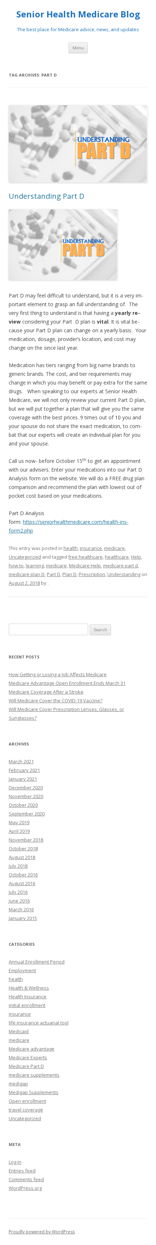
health (70, 548)
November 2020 (26, 796)
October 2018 (23, 848)
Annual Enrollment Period (37, 961)
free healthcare (85, 557)
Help (136, 557)
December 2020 (26, 787)
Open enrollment (27, 1101)
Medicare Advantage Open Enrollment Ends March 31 (67, 683)
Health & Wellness (29, 988)
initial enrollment (27, 1005)
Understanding (123, 574)
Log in (15, 1162)
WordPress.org (25, 1188)
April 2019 (19, 831)
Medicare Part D (26, 1066)
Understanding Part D (46, 196)
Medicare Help (85, 565)
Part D (53, 574)
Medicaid (19, 1031)
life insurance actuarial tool (39, 1022)
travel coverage (26, 1109)
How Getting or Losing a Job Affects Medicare (58, 674)
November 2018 (26, 840)
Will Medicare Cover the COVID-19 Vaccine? (55, 700)
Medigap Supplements (33, 1092)
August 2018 (22, 857)
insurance (91, 548)
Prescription (92, 574)
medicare (114, 548)
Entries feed (22, 1170)
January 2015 (23, 918)
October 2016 (23, 874)
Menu (78, 47)
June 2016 (19, 900)
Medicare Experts (28, 1057)
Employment (22, 970)
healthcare (117, 557)
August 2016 (22, 883)
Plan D (69, 574)
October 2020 (23, 805)
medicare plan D (27, 574)
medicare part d (120, 565)
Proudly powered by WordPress (42, 1232)
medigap (18, 1083)
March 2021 (21, 761)
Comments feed (26, 1179)
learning (35, 565)
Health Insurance (27, 996)
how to (16, 565)
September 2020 (27, 813)
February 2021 (24, 770)
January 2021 (23, 779)
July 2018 (18, 866)
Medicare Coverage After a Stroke (46, 692)
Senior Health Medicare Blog (78, 14)
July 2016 (18, 892)
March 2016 (21, 909)
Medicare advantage (31, 1048)
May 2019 (19, 822)
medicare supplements (34, 1075)
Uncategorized (25, 557)
